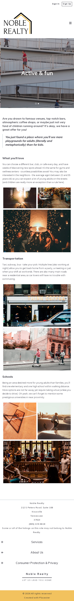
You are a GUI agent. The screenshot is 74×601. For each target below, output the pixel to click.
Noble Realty (37, 574)
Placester (44, 597)
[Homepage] (18, 23)
